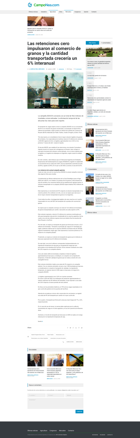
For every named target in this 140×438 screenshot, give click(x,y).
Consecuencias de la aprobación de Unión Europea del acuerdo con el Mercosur (35, 370)
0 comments (78, 69)
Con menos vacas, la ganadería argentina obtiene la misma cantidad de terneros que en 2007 (98, 63)
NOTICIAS (36, 375)
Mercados (68, 12)
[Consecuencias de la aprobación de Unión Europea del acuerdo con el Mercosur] (35, 360)
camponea (61, 69)
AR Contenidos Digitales (61, 434)
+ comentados (106, 43)
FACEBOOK (102, 434)
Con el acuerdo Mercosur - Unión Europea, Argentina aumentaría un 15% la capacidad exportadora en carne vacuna (54, 372)
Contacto (93, 12)
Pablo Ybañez (50, 334)
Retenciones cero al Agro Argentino (39, 338)
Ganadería (44, 12)
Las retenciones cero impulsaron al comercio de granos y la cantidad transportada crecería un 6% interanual (54, 53)
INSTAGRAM (95, 434)
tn (42, 321)
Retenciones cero (60, 334)
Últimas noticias (33, 12)
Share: (29, 327)
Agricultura (53, 12)
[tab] (92, 43)
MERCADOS (41, 69)
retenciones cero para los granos (58, 338)
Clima (60, 12)
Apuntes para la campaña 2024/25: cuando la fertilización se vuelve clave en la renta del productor (40, 30)
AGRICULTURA (31, 34)
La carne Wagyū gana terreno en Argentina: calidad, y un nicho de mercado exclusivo (99, 112)
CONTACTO (110, 434)
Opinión (86, 12)
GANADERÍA (90, 67)
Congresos (77, 12)
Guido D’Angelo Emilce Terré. (38, 334)
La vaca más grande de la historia (96, 75)
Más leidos (92, 43)
